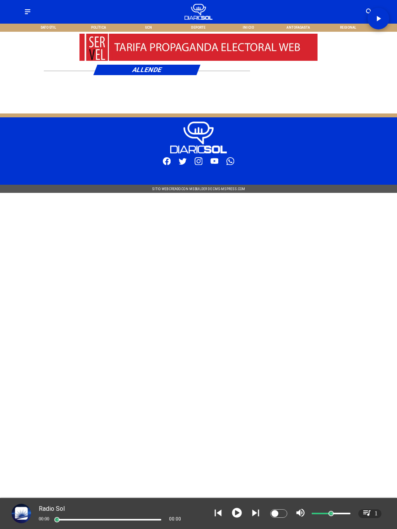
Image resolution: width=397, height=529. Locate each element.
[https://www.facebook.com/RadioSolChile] (167, 163)
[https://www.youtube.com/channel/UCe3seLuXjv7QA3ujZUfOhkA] (214, 163)
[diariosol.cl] (27, 14)
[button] (378, 18)
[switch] (278, 513)
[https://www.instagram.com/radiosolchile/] (198, 163)
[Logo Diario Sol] (198, 18)
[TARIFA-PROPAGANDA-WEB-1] (198, 60)
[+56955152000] (230, 163)
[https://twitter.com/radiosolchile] (182, 163)
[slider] (57, 519)
